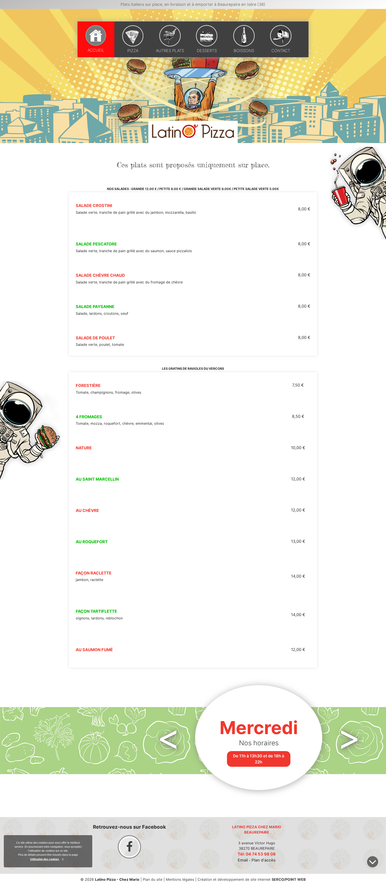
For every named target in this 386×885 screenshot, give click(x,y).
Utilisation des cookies (44, 859)
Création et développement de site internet (251, 879)
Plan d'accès (264, 860)
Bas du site (372, 861)
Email (243, 860)
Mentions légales (180, 879)
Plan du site (152, 879)
